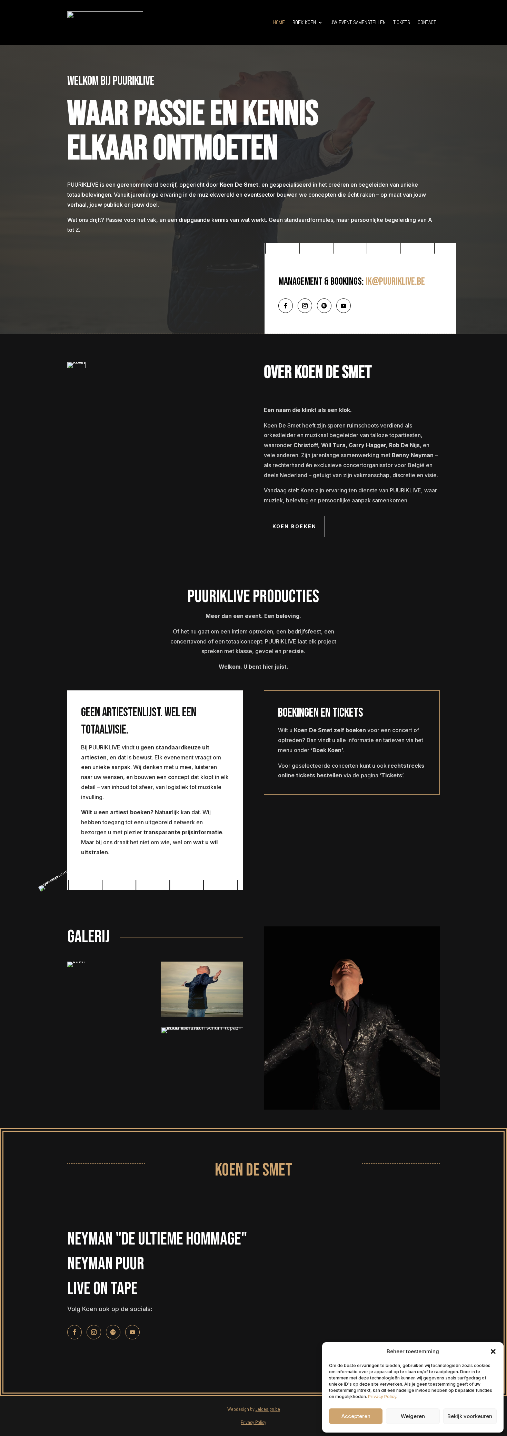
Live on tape (102, 1289)
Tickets (401, 22)
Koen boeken (294, 526)
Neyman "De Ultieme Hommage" (157, 1239)
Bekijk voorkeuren (469, 1416)
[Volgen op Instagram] (305, 305)
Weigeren (413, 1416)
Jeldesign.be (268, 1409)
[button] (493, 1351)
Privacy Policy (382, 1396)
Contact (427, 22)
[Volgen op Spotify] (324, 305)
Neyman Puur (105, 1264)
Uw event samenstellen (358, 22)
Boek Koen (304, 22)
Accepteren (355, 1416)
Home (279, 22)
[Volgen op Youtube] (343, 305)
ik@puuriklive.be (395, 281)
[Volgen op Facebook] (285, 305)
